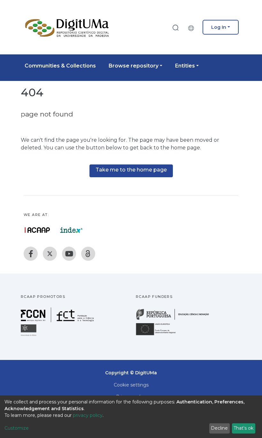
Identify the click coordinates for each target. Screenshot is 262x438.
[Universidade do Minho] (29, 335)
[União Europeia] (159, 335)
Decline (219, 428)
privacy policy (88, 415)
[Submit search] (175, 27)
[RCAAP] (88, 254)
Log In (218, 27)
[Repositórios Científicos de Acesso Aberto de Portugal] (37, 230)
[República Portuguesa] (176, 319)
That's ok (243, 428)
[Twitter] (50, 254)
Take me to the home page (131, 170)
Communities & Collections (60, 66)
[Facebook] (31, 254)
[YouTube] (69, 254)
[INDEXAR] (71, 230)
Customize (16, 428)
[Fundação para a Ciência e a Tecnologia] (58, 320)
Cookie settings (131, 385)
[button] (193, 27)
